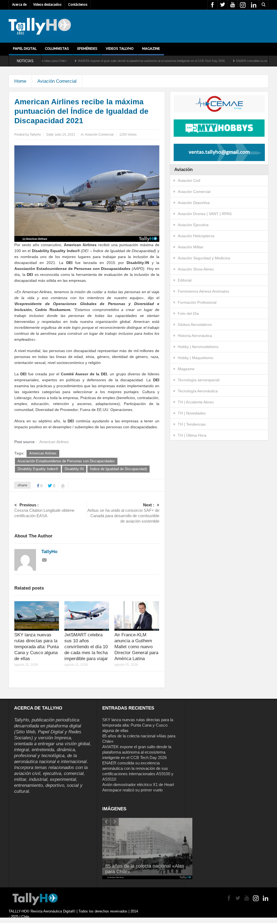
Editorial (185, 280)
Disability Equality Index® (38, 469)
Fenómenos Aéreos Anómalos (203, 291)
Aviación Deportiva (194, 202)
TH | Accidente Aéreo (196, 402)
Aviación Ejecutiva (193, 225)
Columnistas (57, 48)
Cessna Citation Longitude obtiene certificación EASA (44, 510)
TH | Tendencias (192, 424)
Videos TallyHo (120, 48)
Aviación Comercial (57, 81)
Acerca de (19, 4)
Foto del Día (188, 313)
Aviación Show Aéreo (196, 269)
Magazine (151, 48)
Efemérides (87, 48)
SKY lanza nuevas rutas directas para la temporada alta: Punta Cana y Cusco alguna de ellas (36, 646)
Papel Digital (25, 48)
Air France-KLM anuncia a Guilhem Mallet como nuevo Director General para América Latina (136, 646)
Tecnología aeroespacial (198, 380)
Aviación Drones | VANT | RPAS (205, 214)
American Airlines (43, 453)
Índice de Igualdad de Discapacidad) (118, 469)
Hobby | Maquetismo (195, 358)
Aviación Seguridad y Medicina (204, 258)
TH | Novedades (192, 413)
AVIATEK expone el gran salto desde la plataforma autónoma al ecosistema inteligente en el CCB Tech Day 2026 (123, 60)
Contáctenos (77, 4)
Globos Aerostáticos (195, 324)
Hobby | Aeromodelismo (198, 347)
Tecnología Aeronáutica (198, 391)
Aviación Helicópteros (196, 236)
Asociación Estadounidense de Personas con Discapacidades (66, 461)
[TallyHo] (40, 26)
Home (20, 81)
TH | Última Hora (192, 435)
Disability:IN (74, 469)
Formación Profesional (197, 302)
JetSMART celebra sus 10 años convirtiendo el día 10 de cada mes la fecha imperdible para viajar (86, 646)
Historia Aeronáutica (195, 335)
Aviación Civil (189, 180)
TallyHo (35, 134)
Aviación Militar (190, 247)
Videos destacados (47, 4)
